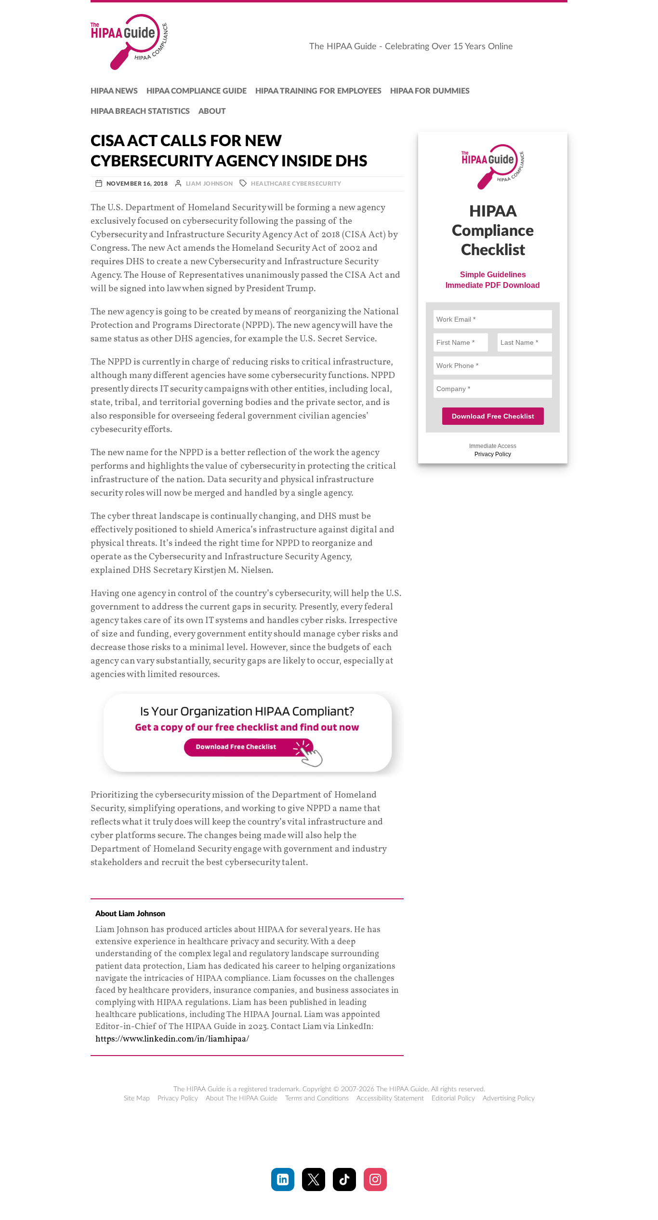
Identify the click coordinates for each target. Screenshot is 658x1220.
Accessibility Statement (390, 1098)
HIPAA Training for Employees (318, 91)
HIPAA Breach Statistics (140, 111)
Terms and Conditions (317, 1098)
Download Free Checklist (493, 416)
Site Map (137, 1098)
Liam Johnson (209, 184)
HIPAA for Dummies (430, 91)
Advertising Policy (509, 1098)
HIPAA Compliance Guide (196, 91)
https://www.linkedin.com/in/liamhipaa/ (172, 1039)
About (212, 111)
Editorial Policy (453, 1098)
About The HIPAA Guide (241, 1098)
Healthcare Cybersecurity (296, 184)
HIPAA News (114, 91)
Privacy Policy (492, 454)
